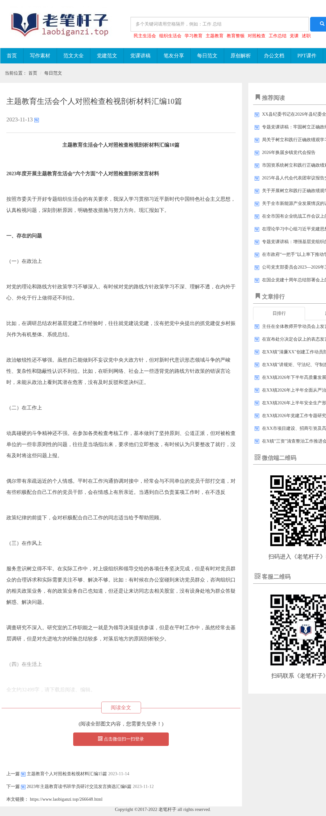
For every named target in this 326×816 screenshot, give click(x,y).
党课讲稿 (140, 55)
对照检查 (257, 35)
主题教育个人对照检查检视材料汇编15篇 (67, 773)
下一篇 (13, 786)
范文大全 (73, 55)
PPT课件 (306, 55)
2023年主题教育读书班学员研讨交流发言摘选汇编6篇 (79, 786)
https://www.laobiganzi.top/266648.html (66, 799)
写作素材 (40, 55)
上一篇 (13, 773)
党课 (294, 35)
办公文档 (274, 55)
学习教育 (193, 35)
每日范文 (207, 55)
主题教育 (214, 35)
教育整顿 (235, 35)
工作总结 (278, 35)
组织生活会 (170, 35)
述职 (306, 35)
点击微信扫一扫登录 (123, 739)
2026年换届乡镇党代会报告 (288, 152)
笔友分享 (174, 55)
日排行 (279, 313)
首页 (12, 55)
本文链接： (17, 799)
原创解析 (240, 55)
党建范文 (107, 55)
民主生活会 (145, 35)
